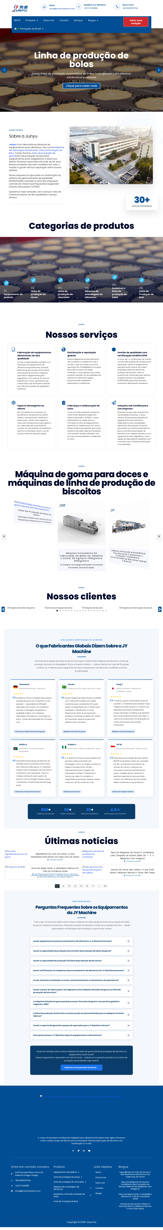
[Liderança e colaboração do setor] (64, 403)
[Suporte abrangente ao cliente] (13, 403)
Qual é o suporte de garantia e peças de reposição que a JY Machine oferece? (71, 1032)
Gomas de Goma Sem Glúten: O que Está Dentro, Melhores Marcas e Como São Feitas (135, 1212)
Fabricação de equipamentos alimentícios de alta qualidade (34, 355)
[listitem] (81, 948)
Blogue (92, 20)
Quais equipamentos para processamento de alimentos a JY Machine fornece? (72, 947)
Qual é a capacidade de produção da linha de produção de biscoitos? (67, 967)
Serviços (78, 20)
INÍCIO (17, 20)
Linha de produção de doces (67, 1183)
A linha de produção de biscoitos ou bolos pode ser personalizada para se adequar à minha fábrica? (78, 1021)
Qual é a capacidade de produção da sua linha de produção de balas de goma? (72, 957)
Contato (64, 20)
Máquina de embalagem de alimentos (66, 1194)
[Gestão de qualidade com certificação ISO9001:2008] (114, 349)
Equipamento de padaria (65, 1179)
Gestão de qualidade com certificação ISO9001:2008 (132, 354)
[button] (4, 70)
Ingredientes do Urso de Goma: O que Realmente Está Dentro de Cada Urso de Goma (135, 1181)
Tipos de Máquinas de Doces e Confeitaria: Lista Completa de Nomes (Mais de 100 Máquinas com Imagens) (132, 862)
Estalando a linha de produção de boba (69, 1201)
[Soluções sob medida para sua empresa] (114, 403)
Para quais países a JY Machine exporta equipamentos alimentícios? (67, 1042)
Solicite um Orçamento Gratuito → (81, 1074)
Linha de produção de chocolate (69, 1188)
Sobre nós (48, 20)
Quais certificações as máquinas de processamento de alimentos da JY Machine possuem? (78, 977)
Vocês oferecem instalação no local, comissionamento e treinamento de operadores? (76, 987)
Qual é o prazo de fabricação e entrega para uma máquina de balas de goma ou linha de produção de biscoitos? (77, 997)
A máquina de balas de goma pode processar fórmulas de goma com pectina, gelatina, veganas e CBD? (76, 1009)
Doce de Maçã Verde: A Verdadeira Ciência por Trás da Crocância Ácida (135, 1203)
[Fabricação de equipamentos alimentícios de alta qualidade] (13, 349)
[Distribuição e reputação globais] (64, 349)
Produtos (30, 20)
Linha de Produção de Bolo (66, 1208)
